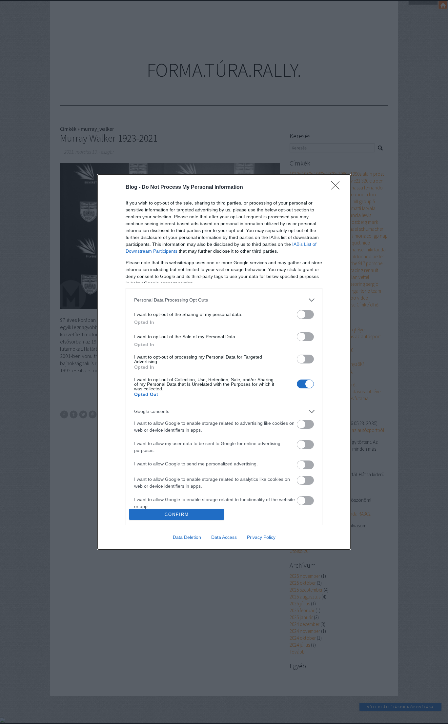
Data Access (224, 537)
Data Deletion (187, 537)
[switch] (305, 314)
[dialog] (224, 362)
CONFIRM (177, 514)
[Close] (337, 187)
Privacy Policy (261, 537)
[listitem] (224, 300)
